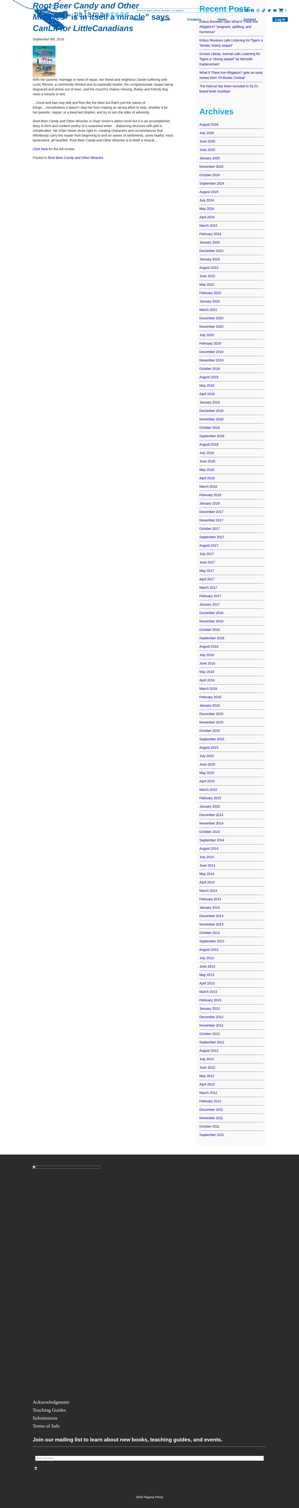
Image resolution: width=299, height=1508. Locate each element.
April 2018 (207, 478)
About (165, 19)
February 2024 (210, 234)
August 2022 (208, 268)
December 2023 (211, 251)
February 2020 (210, 343)
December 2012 (211, 1017)
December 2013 (211, 916)
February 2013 (210, 1000)
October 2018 (209, 428)
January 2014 (209, 907)
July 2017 (206, 554)
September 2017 (211, 537)
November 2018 (211, 419)
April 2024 (207, 217)
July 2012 (206, 1059)
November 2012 (211, 1025)
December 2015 (211, 714)
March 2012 (208, 1093)
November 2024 (211, 167)
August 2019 (208, 377)
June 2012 (207, 1067)
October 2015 (209, 731)
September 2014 (211, 840)
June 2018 (207, 461)
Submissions (45, 1418)
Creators (194, 19)
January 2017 (209, 604)
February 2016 (210, 697)
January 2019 (209, 402)
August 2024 (208, 192)
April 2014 (207, 882)
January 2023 (209, 259)
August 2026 (208, 124)
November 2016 (211, 621)
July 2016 (206, 655)
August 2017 (208, 545)
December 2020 (211, 318)
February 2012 (210, 1101)
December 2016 (211, 613)
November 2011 (211, 1118)
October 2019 (209, 369)
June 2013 (207, 966)
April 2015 (207, 781)
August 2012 (208, 1051)
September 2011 (211, 1135)
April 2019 (207, 394)
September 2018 (211, 436)
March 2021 (208, 310)
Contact (249, 19)
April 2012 (207, 1084)
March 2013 (208, 992)
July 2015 (206, 756)
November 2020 (211, 327)
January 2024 (209, 242)
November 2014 (211, 823)
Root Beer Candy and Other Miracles (75, 158)
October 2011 (209, 1126)
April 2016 (207, 680)
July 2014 (206, 857)
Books (139, 19)
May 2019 (206, 385)
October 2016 (209, 630)
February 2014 (210, 899)
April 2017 (207, 579)
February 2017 (210, 596)
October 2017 (209, 529)
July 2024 (206, 200)
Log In (280, 19)
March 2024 (208, 225)
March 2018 (208, 486)
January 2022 (209, 301)
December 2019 (211, 352)
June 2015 (207, 764)
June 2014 (207, 865)
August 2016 (208, 646)
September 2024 (211, 183)
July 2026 (206, 133)
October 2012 (209, 1034)
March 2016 (208, 689)
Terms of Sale (46, 1426)
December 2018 (211, 411)
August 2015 (208, 747)
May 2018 (206, 470)
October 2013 (209, 933)
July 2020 (206, 335)
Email (40, 1451)
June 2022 (207, 276)
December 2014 (211, 815)
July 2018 (206, 453)
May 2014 (206, 874)
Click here (40, 149)
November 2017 (211, 520)
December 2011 (211, 1110)
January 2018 (209, 503)
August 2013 (208, 950)
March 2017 (208, 588)
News (222, 19)
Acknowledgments (51, 1402)
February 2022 (210, 293)
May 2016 (206, 672)
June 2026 (207, 141)
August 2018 (208, 444)
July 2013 (206, 958)
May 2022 (206, 284)
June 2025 (207, 150)
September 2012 (211, 1042)
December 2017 (211, 512)
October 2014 (209, 832)
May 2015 (206, 773)
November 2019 (211, 360)
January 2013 (209, 1008)
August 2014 (208, 849)
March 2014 (208, 891)
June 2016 (207, 663)
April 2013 (207, 983)
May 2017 (206, 571)
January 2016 (209, 705)
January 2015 (209, 806)
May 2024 (206, 209)
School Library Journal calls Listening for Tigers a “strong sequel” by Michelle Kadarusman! (229, 59)
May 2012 (206, 1076)
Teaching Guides (49, 1410)
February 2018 (210, 495)
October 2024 (209, 175)
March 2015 (208, 790)
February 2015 (210, 798)
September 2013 (211, 941)
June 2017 (207, 562)
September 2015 (211, 739)
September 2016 (211, 638)
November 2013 (211, 924)
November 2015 (211, 722)
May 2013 (206, 975)
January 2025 (209, 158)
